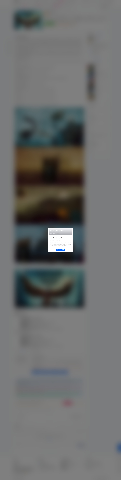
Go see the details (60, 249)
